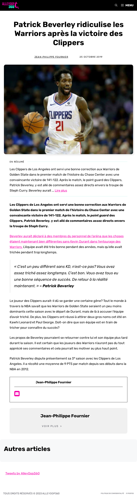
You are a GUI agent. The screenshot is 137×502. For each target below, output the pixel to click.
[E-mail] (17, 395)
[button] (116, 5)
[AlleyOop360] (10, 5)
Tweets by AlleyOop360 (22, 473)
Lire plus (61, 190)
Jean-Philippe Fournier (51, 56)
